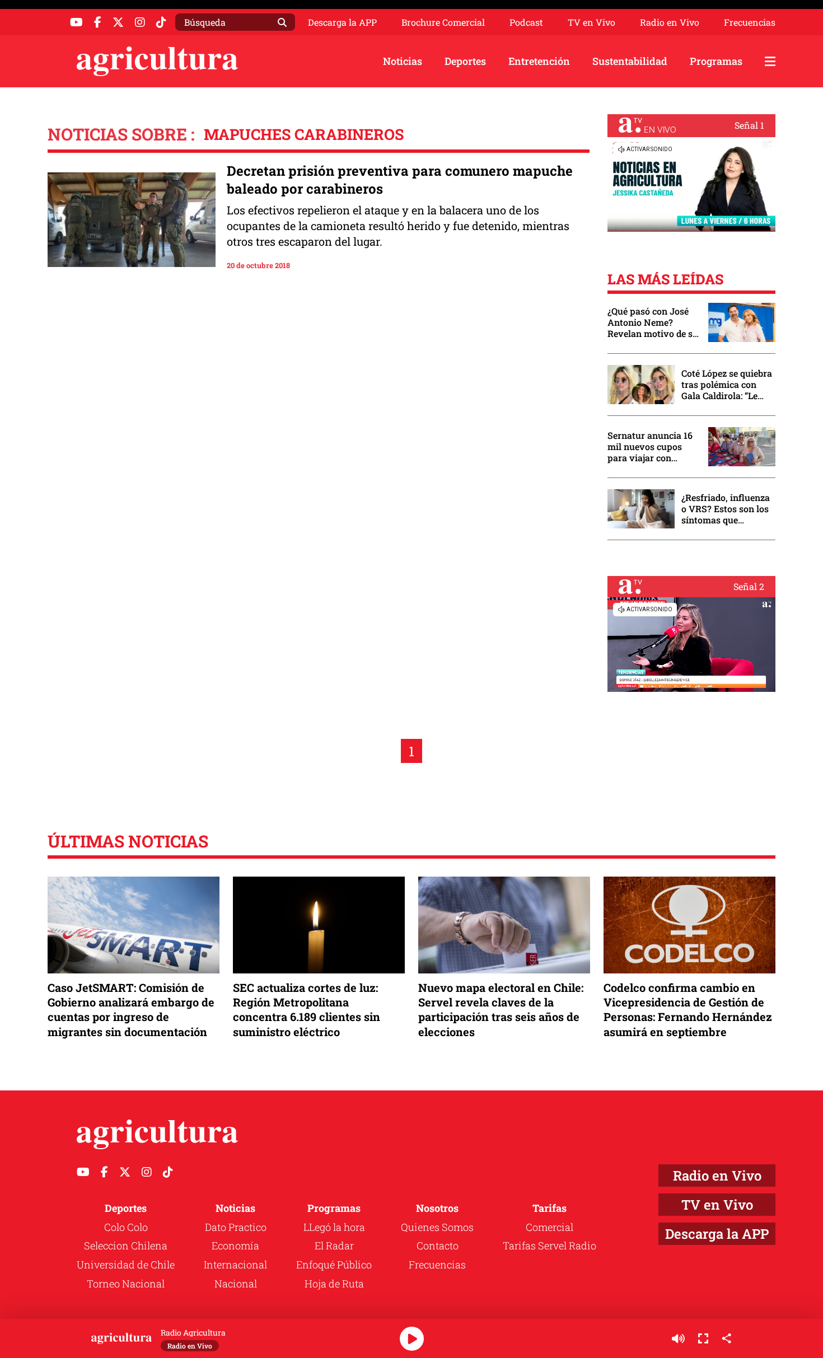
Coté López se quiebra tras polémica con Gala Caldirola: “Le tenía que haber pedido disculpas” (726, 384)
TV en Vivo (591, 22)
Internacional (235, 1264)
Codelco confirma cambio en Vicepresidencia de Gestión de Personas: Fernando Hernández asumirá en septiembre (688, 1009)
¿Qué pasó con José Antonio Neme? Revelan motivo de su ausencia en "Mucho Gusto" (652, 322)
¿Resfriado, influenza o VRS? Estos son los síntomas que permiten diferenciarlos (725, 509)
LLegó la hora (334, 1227)
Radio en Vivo (669, 22)
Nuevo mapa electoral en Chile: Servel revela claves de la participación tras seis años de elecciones (500, 1009)
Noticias (402, 61)
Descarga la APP (342, 22)
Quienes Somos (437, 1227)
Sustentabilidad (629, 61)
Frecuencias (749, 22)
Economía (235, 1245)
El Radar (334, 1245)
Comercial (549, 1227)
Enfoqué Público (334, 1264)
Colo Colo (126, 1227)
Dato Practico (235, 1227)
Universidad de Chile (126, 1264)
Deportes (465, 61)
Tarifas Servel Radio (549, 1245)
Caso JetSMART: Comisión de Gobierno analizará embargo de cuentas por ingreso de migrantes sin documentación (131, 1009)
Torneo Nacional (126, 1283)
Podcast (526, 22)
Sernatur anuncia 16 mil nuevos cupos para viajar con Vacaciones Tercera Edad (650, 446)
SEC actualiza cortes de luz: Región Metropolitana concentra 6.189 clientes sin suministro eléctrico (306, 1009)
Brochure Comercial (443, 22)
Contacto (438, 1245)
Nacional (235, 1283)
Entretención (539, 61)
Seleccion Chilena (125, 1245)
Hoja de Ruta (334, 1283)
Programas (716, 61)
